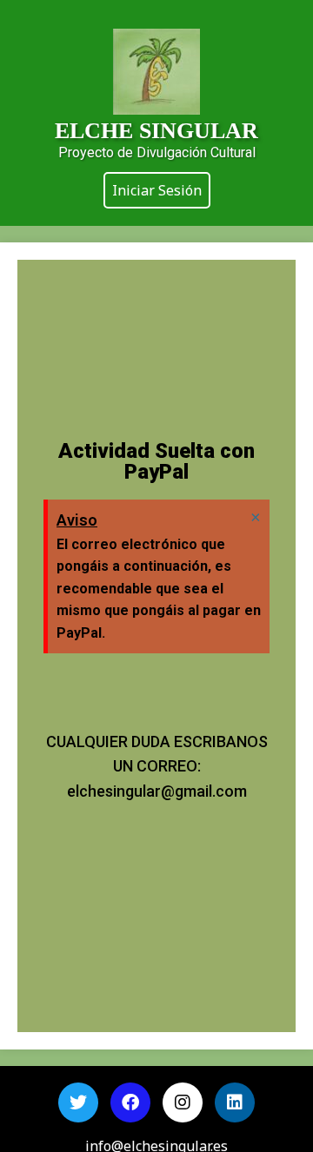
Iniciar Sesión (157, 190)
